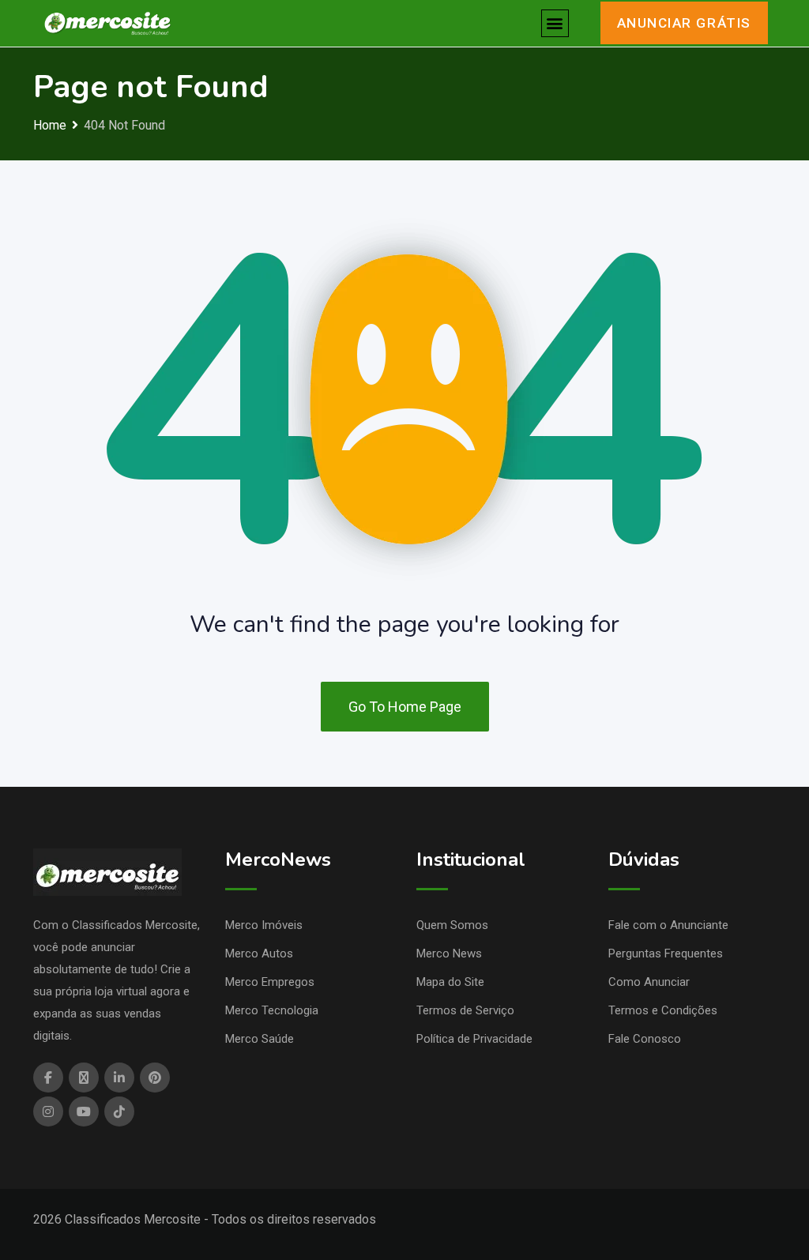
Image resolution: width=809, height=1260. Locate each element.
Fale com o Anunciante (668, 925)
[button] (555, 23)
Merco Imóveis (264, 925)
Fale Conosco (644, 1039)
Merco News (449, 953)
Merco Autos (259, 953)
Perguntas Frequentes (665, 953)
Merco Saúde (259, 1039)
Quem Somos (452, 925)
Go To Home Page (404, 706)
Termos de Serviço (465, 1010)
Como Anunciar (649, 982)
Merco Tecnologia (271, 1010)
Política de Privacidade (474, 1039)
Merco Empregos (269, 982)
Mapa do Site (450, 982)
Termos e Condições (662, 1010)
